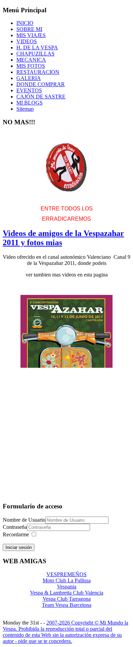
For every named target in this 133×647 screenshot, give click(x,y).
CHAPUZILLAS (35, 54)
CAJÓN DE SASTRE (40, 96)
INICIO (24, 23)
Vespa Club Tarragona (67, 599)
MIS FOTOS (30, 66)
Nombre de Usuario (24, 520)
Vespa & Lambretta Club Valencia (66, 593)
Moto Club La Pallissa (67, 580)
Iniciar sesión (18, 547)
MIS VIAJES (31, 35)
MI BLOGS (29, 103)
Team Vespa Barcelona (66, 605)
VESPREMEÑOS (66, 574)
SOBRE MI (29, 29)
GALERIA (28, 78)
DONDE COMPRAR (40, 84)
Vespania (66, 586)
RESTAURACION (37, 72)
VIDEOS (26, 41)
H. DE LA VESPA (37, 47)
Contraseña (15, 527)
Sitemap (25, 109)
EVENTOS (29, 90)
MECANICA (31, 60)
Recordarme (16, 534)
